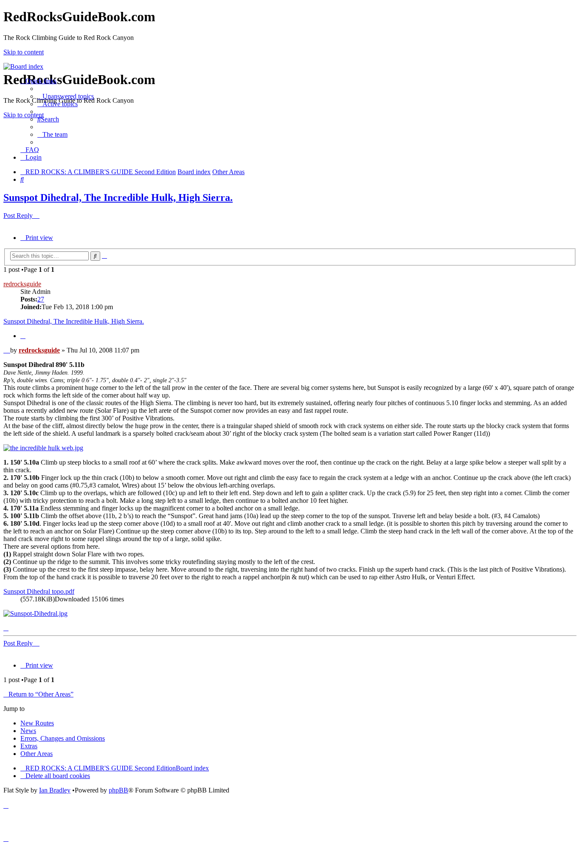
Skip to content (23, 52)
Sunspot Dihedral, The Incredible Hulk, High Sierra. (118, 197)
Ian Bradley (54, 790)
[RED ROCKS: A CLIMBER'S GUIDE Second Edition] (23, 66)
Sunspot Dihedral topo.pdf (38, 591)
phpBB (118, 790)
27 (40, 299)
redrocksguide (22, 284)
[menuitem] (65, 96)
